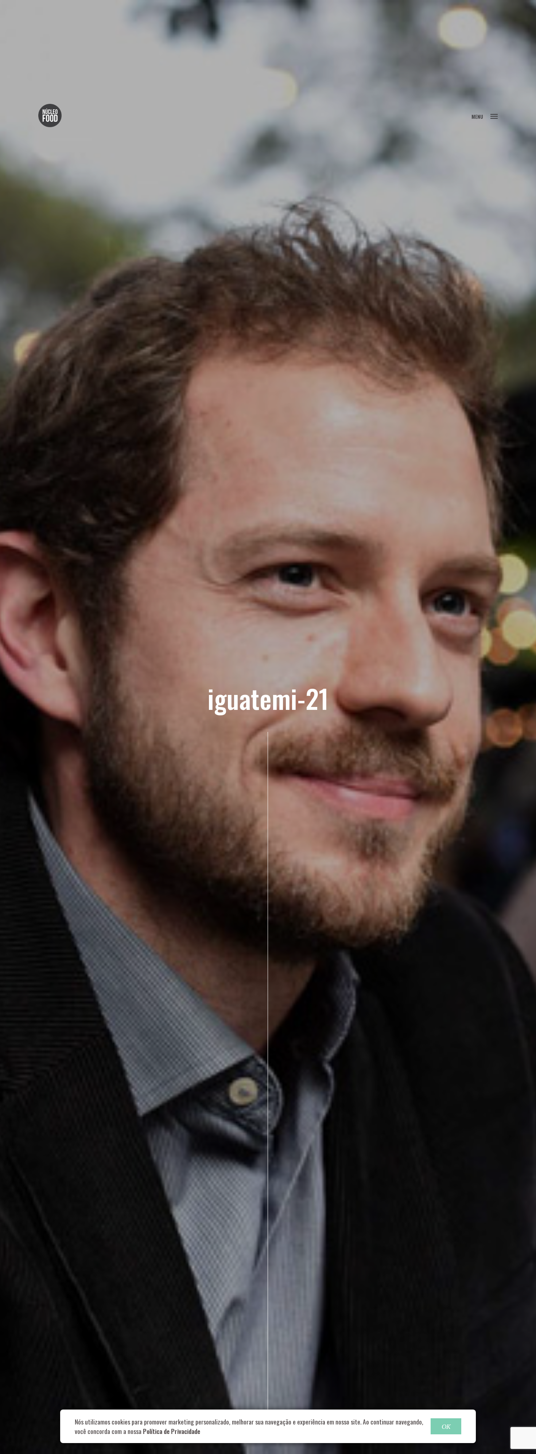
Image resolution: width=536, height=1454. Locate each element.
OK (446, 1426)
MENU (477, 116)
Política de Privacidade (171, 1431)
